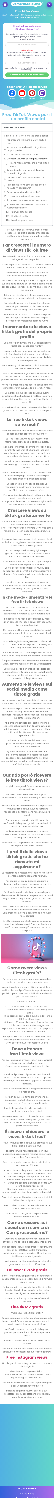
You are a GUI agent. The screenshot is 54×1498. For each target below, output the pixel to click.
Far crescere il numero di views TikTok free (26, 141)
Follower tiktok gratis (21, 211)
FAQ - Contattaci (27, 1488)
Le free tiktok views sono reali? (22, 154)
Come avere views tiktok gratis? (23, 192)
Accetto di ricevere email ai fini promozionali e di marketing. (27, 69)
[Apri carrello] (49, 4)
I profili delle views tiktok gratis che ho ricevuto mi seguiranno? (26, 186)
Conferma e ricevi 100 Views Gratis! (27, 74)
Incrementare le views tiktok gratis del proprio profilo (26, 149)
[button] (4, 94)
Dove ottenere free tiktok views (23, 196)
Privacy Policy (27, 1493)
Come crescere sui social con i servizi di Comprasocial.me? (27, 206)
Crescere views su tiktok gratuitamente (27, 158)
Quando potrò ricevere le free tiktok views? (25, 179)
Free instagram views (22, 220)
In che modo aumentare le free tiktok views (29, 164)
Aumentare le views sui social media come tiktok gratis (25, 172)
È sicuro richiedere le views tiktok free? (27, 200)
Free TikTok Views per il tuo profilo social (27, 135)
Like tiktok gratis (19, 216)
